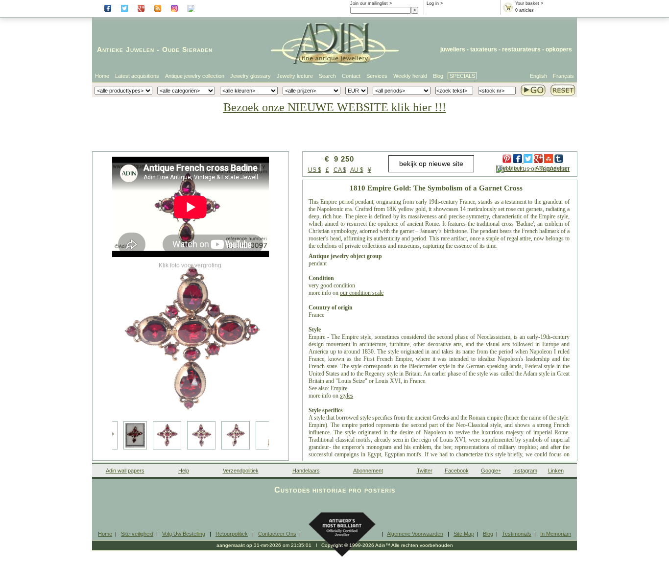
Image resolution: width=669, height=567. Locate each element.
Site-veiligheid (137, 534)
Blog (438, 76)
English (538, 76)
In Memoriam (555, 534)
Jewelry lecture (295, 76)
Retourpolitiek (231, 534)
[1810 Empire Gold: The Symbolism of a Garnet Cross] (190, 338)
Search (327, 76)
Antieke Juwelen (125, 49)
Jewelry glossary (250, 76)
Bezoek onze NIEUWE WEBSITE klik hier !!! (334, 107)
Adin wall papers (125, 470)
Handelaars (306, 470)
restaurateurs (521, 49)
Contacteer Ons (277, 534)
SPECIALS (462, 76)
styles (346, 395)
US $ (314, 169)
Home (102, 76)
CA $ (340, 169)
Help (183, 470)
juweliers (452, 49)
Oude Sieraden (187, 49)
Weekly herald (410, 76)
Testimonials (516, 534)
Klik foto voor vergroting (190, 265)
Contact (351, 76)
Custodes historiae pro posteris (334, 490)
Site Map (464, 534)
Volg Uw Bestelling (183, 534)
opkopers (559, 49)
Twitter (424, 470)
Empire (339, 388)
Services (376, 76)
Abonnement (368, 470)
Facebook (457, 470)
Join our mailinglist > (371, 3)
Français (563, 76)
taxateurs (483, 49)
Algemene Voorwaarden (415, 534)
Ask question (552, 168)
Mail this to (510, 168)
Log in (433, 3)
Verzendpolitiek (241, 470)
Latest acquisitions (137, 76)
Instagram (525, 470)
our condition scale (361, 292)
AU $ (356, 169)
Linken (556, 470)
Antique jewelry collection (194, 76)
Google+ (491, 470)
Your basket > (529, 3)
